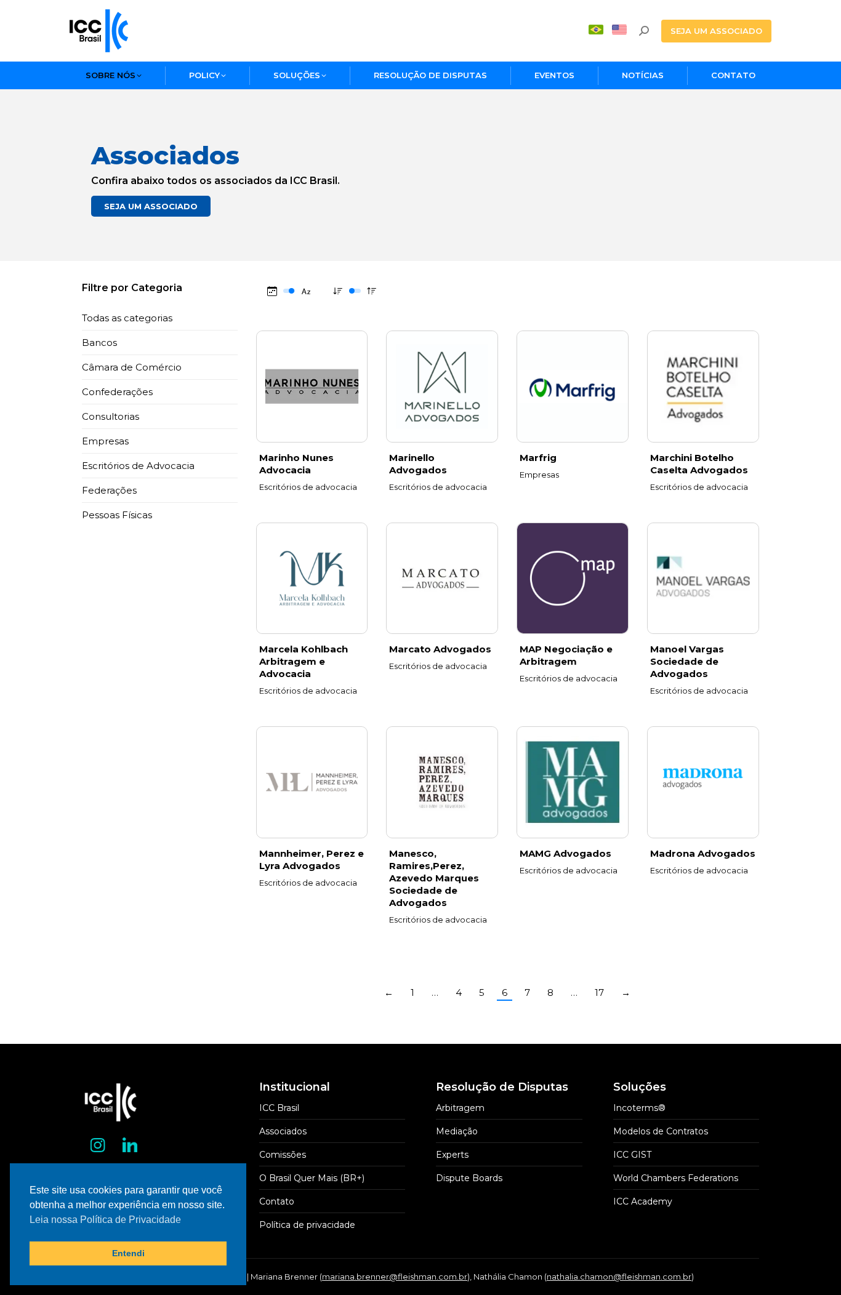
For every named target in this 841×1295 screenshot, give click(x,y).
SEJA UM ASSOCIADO (151, 206)
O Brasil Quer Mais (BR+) (311, 1178)
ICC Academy (642, 1201)
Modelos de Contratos (660, 1131)
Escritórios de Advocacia (138, 465)
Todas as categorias (127, 318)
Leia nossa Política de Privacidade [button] (105, 1219)
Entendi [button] (128, 1253)
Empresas (105, 441)
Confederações (117, 392)
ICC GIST (632, 1154)
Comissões (282, 1154)
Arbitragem (460, 1107)
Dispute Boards (469, 1178)
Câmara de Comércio (132, 367)
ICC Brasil (279, 1107)
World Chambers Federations (675, 1178)
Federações (109, 490)
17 (599, 992)
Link (311, 386)
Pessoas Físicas (117, 515)
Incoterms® (639, 1107)
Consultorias (110, 416)
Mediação (457, 1131)
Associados (283, 1131)
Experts (452, 1154)
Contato (276, 1201)
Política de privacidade (307, 1224)
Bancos (99, 342)
